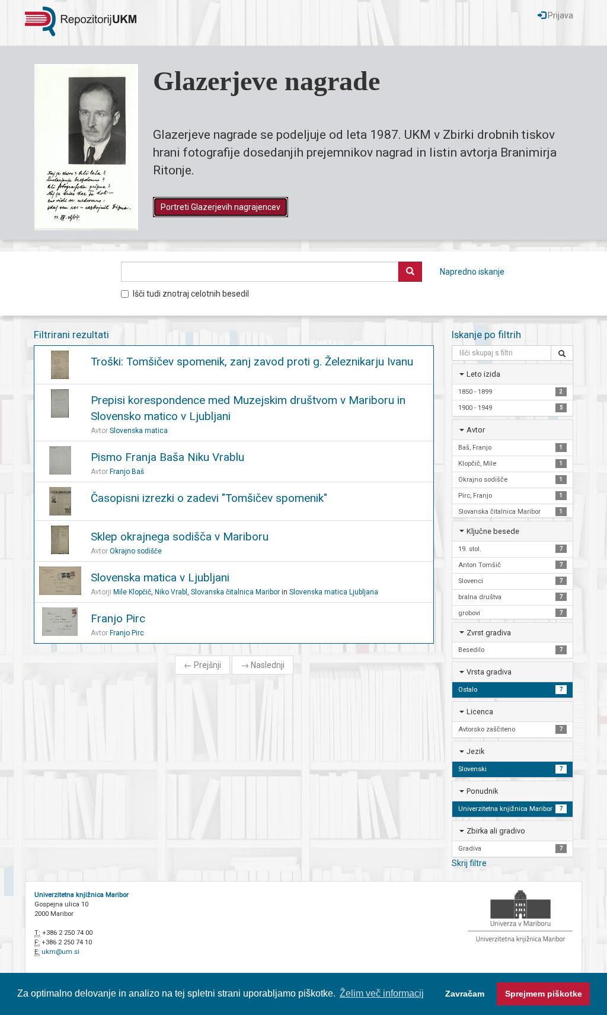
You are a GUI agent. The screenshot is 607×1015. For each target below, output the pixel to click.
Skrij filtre (469, 863)
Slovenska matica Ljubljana (333, 592)
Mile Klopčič (132, 592)
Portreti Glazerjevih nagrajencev (220, 207)
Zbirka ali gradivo (496, 830)
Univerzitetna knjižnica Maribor (81, 895)
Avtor (476, 429)
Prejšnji (202, 665)
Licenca (480, 711)
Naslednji (263, 665)
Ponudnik (482, 791)
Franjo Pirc (118, 618)
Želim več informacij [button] (382, 993)
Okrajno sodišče (136, 551)
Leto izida (483, 374)
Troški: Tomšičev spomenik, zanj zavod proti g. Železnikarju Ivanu (252, 361)
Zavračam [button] (464, 993)
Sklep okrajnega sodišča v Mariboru (180, 536)
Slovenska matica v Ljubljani (160, 577)
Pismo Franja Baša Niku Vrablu (167, 457)
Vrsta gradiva (489, 671)
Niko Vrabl (171, 592)
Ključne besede (493, 531)
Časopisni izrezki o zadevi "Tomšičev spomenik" (209, 498)
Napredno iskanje (472, 271)
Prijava (559, 15)
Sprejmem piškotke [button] (543, 993)
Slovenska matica (139, 431)
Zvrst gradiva (489, 632)
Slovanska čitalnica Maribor (235, 592)
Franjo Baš (127, 471)
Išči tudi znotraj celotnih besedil (191, 293)
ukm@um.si (60, 952)
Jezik (475, 751)
